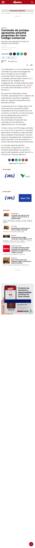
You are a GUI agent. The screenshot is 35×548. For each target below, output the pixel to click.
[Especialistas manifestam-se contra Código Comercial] (7, 228)
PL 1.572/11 (28, 85)
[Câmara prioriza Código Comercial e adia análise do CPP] (7, 237)
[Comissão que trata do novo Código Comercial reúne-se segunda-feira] (7, 216)
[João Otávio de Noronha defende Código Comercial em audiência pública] (7, 260)
